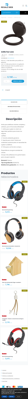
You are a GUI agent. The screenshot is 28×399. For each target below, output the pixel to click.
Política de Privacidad (7, 373)
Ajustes (18, 396)
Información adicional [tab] (14, 106)
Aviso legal (4, 381)
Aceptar (4, 396)
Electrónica (16, 54)
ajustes (13, 393)
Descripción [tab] (14, 102)
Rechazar (11, 396)
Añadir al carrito (17, 81)
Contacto (4, 370)
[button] (24, 23)
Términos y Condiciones (7, 375)
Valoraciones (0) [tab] (14, 111)
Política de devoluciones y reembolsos (11, 378)
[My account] (23, 6)
